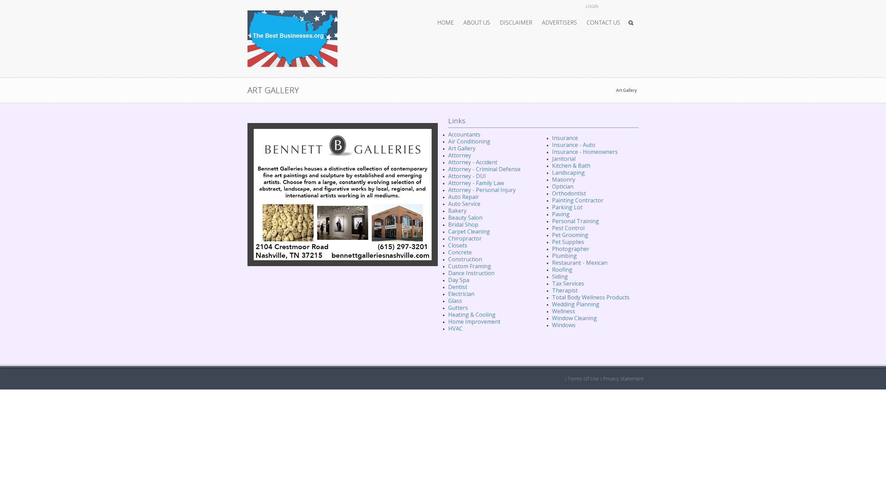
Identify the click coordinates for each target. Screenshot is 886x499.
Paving (561, 214)
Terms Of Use (583, 378)
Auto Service (464, 204)
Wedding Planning (575, 304)
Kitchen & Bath (571, 165)
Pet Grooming (570, 235)
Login (592, 6)
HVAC (455, 328)
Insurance (565, 138)
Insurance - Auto (573, 145)
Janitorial (564, 159)
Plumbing (564, 256)
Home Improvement (474, 321)
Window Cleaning (574, 318)
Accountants (464, 134)
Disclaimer (516, 22)
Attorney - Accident (472, 162)
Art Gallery (626, 90)
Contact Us (603, 22)
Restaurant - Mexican (579, 262)
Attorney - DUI (467, 176)
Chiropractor (465, 238)
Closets (457, 245)
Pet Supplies (568, 242)
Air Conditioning (469, 141)
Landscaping (568, 172)
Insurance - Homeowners (585, 152)
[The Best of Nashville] (292, 38)
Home (445, 22)
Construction (465, 259)
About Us (476, 22)
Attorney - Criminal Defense (484, 169)
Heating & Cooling (472, 314)
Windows (564, 325)
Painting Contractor (578, 200)
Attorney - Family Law (476, 183)
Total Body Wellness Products (591, 297)
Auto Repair (463, 197)
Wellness (563, 311)
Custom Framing (469, 266)
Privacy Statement (623, 378)
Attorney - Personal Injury (482, 190)
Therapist (565, 290)
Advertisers (559, 22)
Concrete (460, 252)
